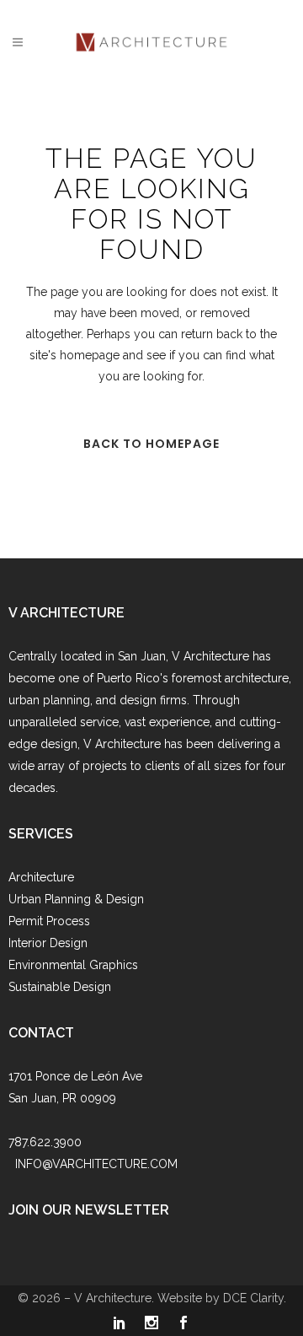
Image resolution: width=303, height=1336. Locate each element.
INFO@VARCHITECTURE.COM (96, 1164)
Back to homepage (151, 443)
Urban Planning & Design (76, 899)
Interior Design (48, 943)
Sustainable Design (59, 987)
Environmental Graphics (73, 965)
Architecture (41, 877)
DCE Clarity (253, 1298)
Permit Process (49, 921)
